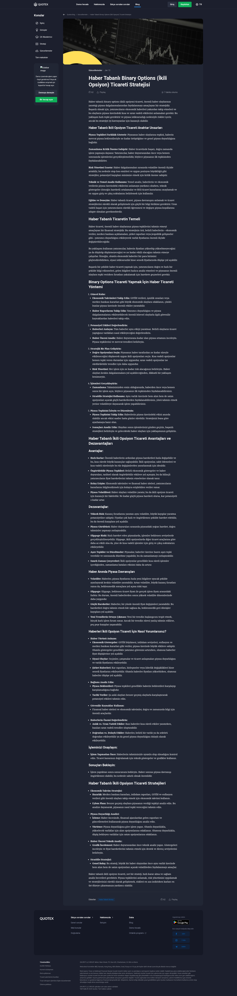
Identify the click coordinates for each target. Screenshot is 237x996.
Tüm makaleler (41, 57)
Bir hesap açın (46, 99)
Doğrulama (75, 933)
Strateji (43, 44)
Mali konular (76, 928)
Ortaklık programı (136, 933)
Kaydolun (185, 4)
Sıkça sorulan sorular (120, 4)
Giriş (172, 4)
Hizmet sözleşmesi (46, 970)
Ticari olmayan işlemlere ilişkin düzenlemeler (55, 981)
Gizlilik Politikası (45, 966)
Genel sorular (76, 922)
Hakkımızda (99, 4)
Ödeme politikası (45, 984)
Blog (137, 4)
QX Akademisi (46, 37)
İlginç (42, 23)
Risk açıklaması (45, 973)
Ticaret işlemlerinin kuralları (49, 977)
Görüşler (43, 30)
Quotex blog (71, 14)
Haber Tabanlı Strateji (106, 899)
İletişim (103, 922)
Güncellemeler (46, 51)
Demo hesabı (82, 4)
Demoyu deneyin (46, 92)
